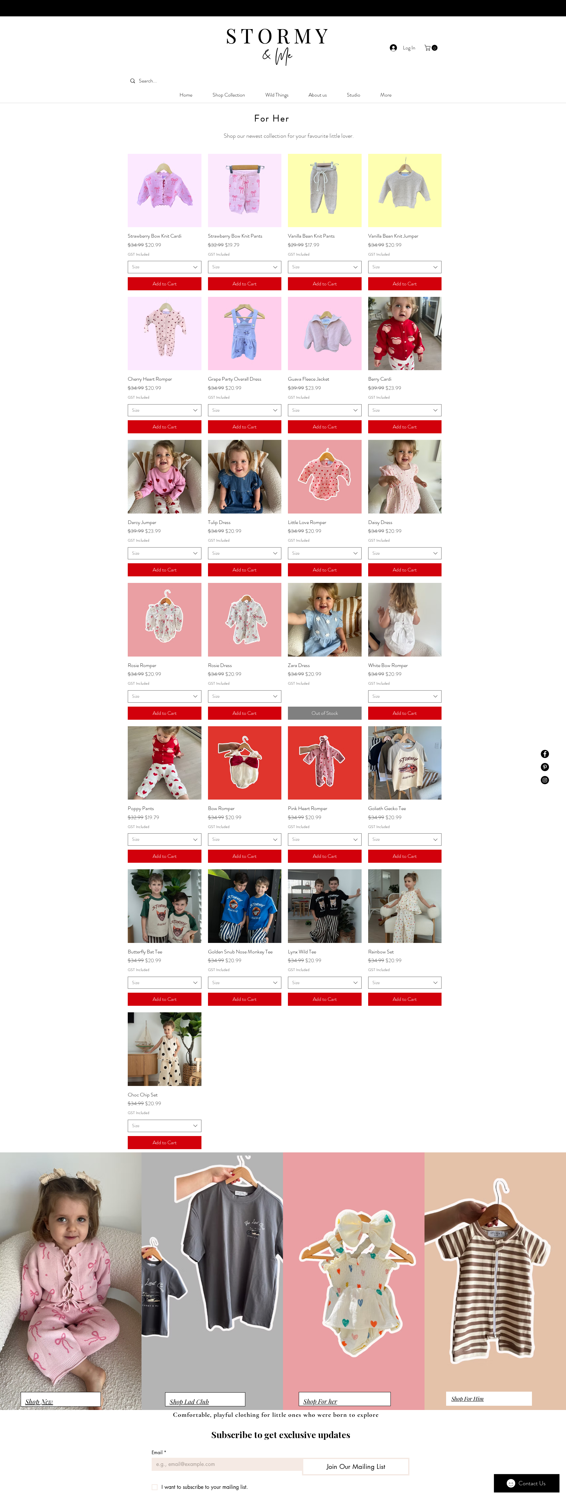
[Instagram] (545, 780)
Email (159, 1452)
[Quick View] (164, 190)
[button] (431, 48)
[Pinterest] (545, 767)
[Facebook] (545, 754)
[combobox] (164, 267)
